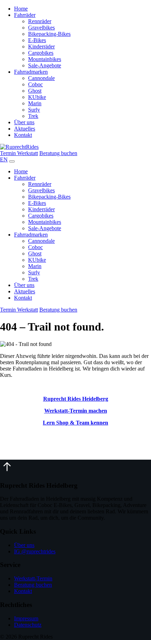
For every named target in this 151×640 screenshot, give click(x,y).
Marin (34, 103)
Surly (34, 110)
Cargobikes (40, 53)
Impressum (26, 618)
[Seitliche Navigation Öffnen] (12, 161)
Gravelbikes (41, 28)
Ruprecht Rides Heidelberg (75, 399)
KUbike (37, 97)
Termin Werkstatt (19, 153)
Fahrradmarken (31, 72)
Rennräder (39, 21)
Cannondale (41, 78)
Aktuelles (24, 129)
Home (21, 9)
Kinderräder (41, 46)
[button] (7, 472)
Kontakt (23, 135)
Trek (33, 116)
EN (4, 159)
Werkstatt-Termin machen (75, 411)
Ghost (34, 91)
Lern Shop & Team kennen (75, 423)
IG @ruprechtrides (34, 551)
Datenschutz (27, 625)
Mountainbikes (44, 59)
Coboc (35, 84)
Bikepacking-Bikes (49, 34)
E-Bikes (37, 40)
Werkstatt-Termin (33, 578)
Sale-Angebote (44, 65)
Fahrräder (24, 15)
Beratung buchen (58, 153)
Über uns (24, 122)
